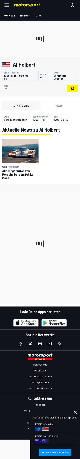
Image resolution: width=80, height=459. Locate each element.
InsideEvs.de (40, 364)
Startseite (21, 105)
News (59, 105)
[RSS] (59, 343)
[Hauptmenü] (7, 5)
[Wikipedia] (6, 87)
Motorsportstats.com (40, 388)
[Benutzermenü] (72, 5)
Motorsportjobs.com (40, 376)
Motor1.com (40, 370)
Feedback (40, 404)
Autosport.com (40, 382)
